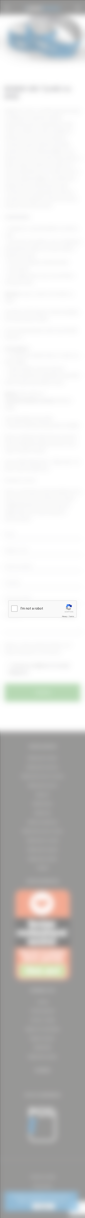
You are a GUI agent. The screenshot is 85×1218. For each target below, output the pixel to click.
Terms (71, 616)
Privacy (64, 616)
